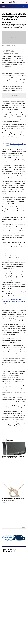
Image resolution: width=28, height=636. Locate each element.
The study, (4, 113)
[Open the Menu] (2, 2)
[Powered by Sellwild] (24, 527)
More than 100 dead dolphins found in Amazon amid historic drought (13, 301)
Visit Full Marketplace (21, 440)
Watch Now (23, 2)
